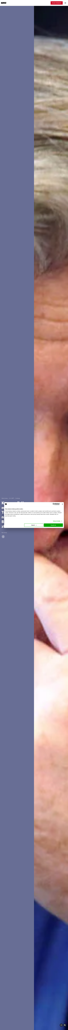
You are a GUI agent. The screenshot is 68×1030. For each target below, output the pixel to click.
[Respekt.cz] (3, 3)
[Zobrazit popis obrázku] (61, 1025)
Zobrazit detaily (56, 521)
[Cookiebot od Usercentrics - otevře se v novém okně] (54, 504)
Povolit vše (53, 525)
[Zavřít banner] (62, 504)
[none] (64, 1025)
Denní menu (5, 498)
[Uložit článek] (3, 536)
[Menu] (65, 3)
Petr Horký (4, 532)
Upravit (33, 525)
